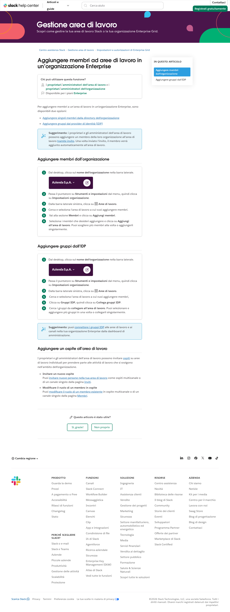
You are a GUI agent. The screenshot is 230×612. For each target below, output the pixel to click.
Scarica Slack (18, 599)
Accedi (167, 5)
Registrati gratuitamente (210, 8)
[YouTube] (209, 458)
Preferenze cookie (64, 599)
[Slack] (16, 530)
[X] (202, 458)
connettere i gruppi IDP (89, 327)
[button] (77, 427)
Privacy (36, 599)
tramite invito (65, 141)
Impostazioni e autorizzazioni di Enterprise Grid (123, 50)
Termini (47, 599)
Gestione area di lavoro (81, 50)
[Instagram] (188, 458)
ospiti (126, 358)
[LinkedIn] (181, 458)
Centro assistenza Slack (52, 50)
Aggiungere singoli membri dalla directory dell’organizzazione (81, 118)
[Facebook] (195, 458)
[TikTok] (217, 458)
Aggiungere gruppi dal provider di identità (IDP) (73, 123)
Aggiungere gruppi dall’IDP (171, 79)
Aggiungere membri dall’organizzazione (167, 72)
